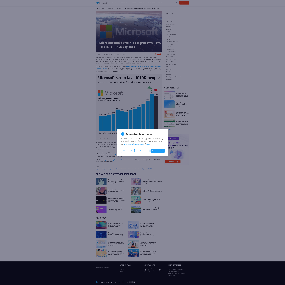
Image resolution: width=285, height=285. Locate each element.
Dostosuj (142, 150)
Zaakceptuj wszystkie (157, 150)
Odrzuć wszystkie (127, 150)
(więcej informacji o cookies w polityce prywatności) (137, 144)
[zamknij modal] (166, 131)
